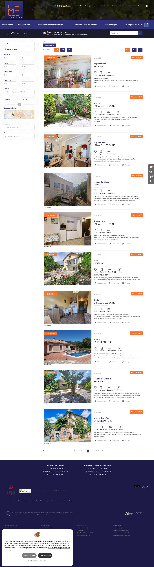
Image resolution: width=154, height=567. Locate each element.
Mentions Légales (40, 490)
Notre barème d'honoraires (59, 501)
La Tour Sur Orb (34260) (10, 528)
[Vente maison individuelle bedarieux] (67, 386)
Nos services (103, 6)
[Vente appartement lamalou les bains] (67, 150)
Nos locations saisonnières (50, 25)
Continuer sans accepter (37, 561)
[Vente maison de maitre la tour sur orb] (67, 425)
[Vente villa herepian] (67, 268)
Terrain (8, 80)
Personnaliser (29, 555)
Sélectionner (115, 86)
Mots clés (7, 124)
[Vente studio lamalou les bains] (67, 307)
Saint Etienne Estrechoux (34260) (121, 535)
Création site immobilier (141, 513)
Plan (70, 501)
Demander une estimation (85, 25)
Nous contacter (134, 6)
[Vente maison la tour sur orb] (67, 347)
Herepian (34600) (81, 525)
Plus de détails (101, 86)
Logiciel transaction (139, 512)
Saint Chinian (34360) (82, 528)
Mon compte (111, 25)
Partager (127, 86)
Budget (6, 54)
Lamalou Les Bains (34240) (11, 525)
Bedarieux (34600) (45, 525)
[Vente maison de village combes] (67, 189)
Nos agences (89, 6)
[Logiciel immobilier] (130, 514)
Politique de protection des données (57, 490)
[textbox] (19, 92)
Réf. (5, 132)
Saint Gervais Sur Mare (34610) (121, 530)
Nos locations (24, 25)
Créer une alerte (118, 6)
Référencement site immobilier (142, 515)
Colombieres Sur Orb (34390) (48, 528)
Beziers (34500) (117, 525)
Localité (6, 88)
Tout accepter (45, 555)
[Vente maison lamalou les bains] (67, 110)
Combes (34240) (81, 530)
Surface (8, 71)
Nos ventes (7, 25)
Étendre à (7, 99)
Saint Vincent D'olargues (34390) (85, 532)
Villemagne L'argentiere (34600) (121, 532)
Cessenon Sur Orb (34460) (83, 535)
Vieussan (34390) (117, 528)
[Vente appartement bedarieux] (67, 71)
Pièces (6, 63)
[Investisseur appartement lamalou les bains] (67, 228)
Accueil (78, 6)
